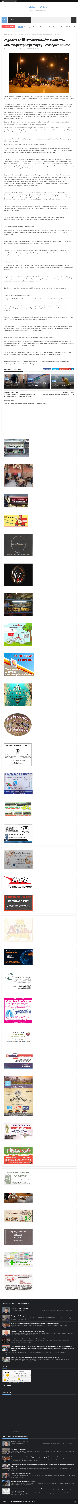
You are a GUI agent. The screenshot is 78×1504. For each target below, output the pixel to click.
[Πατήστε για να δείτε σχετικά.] (16, 507)
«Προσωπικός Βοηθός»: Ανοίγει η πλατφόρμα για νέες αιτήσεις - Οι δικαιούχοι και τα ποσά (13, 384)
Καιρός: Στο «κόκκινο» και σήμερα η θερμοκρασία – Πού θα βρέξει (61, 385)
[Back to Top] (75, 1502)
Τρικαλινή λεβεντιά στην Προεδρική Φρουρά (23, 1481)
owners (33, 1501)
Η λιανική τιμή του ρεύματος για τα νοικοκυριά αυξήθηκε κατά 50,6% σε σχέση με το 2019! (38, 384)
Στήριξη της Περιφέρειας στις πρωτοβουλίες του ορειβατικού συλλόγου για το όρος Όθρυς (35, 1357)
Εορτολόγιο (16, 1431)
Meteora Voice (37, 7)
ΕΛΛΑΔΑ (10, 34)
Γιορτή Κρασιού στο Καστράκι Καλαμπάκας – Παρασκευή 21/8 (28, 1339)
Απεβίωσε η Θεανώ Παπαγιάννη (19, 1308)
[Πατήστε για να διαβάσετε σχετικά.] (18, 486)
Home (5, 34)
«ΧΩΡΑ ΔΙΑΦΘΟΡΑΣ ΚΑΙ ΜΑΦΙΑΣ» (21, 1474)
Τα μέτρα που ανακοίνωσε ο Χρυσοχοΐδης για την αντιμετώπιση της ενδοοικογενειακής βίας (35, 1323)
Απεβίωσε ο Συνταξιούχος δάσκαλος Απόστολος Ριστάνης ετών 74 (28, 1331)
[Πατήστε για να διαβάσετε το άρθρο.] (18, 1139)
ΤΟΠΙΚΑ (58, 26)
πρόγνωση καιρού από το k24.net (16, 1382)
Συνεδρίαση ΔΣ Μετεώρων (18, 1316)
